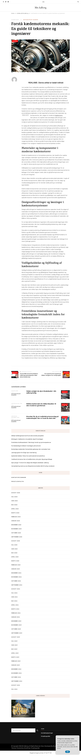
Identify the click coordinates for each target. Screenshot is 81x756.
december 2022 (16, 669)
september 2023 (16, 633)
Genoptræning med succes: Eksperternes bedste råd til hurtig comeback (32, 466)
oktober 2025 (16, 532)
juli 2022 (14, 689)
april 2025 (14, 556)
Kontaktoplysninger (18, 477)
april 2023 (14, 653)
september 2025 (16, 536)
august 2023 (15, 637)
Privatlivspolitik (17, 481)
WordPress (27, 748)
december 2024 (16, 572)
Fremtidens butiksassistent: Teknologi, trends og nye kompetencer (31, 442)
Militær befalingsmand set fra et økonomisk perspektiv (27, 435)
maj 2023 (14, 649)
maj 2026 (14, 504)
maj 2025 (14, 552)
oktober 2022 (16, 677)
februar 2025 (15, 564)
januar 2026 (15, 520)
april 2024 (15, 605)
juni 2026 (14, 500)
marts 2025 (15, 560)
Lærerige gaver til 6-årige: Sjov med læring (23, 452)
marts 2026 (15, 512)
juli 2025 (14, 544)
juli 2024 (14, 593)
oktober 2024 (16, 581)
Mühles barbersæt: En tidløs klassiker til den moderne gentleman (41, 404)
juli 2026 (14, 496)
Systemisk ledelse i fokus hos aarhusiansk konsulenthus (28, 456)
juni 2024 (14, 597)
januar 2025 (15, 568)
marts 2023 (15, 657)
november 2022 (16, 673)
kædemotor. (59, 115)
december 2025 (16, 524)
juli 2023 (14, 641)
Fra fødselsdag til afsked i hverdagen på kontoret (26, 446)
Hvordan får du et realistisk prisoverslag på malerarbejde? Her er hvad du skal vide (42, 417)
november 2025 (16, 528)
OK (67, 751)
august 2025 (15, 540)
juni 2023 (14, 645)
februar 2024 (16, 613)
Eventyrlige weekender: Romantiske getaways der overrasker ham (30, 449)
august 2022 (15, 685)
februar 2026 (16, 516)
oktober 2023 (16, 629)
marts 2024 (15, 609)
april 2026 (15, 508)
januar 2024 (15, 617)
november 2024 (16, 577)
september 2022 (16, 681)
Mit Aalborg (40, 7)
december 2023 (16, 621)
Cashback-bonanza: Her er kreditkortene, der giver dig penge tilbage (31, 459)
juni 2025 (14, 548)
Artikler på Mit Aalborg (30, 19)
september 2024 (16, 585)
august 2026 (15, 492)
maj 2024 (14, 601)
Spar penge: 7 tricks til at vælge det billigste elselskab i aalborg (30, 462)
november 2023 (16, 625)
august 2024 (15, 588)
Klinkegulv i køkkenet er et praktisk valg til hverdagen (27, 439)
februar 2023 (15, 661)
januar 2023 (15, 665)
